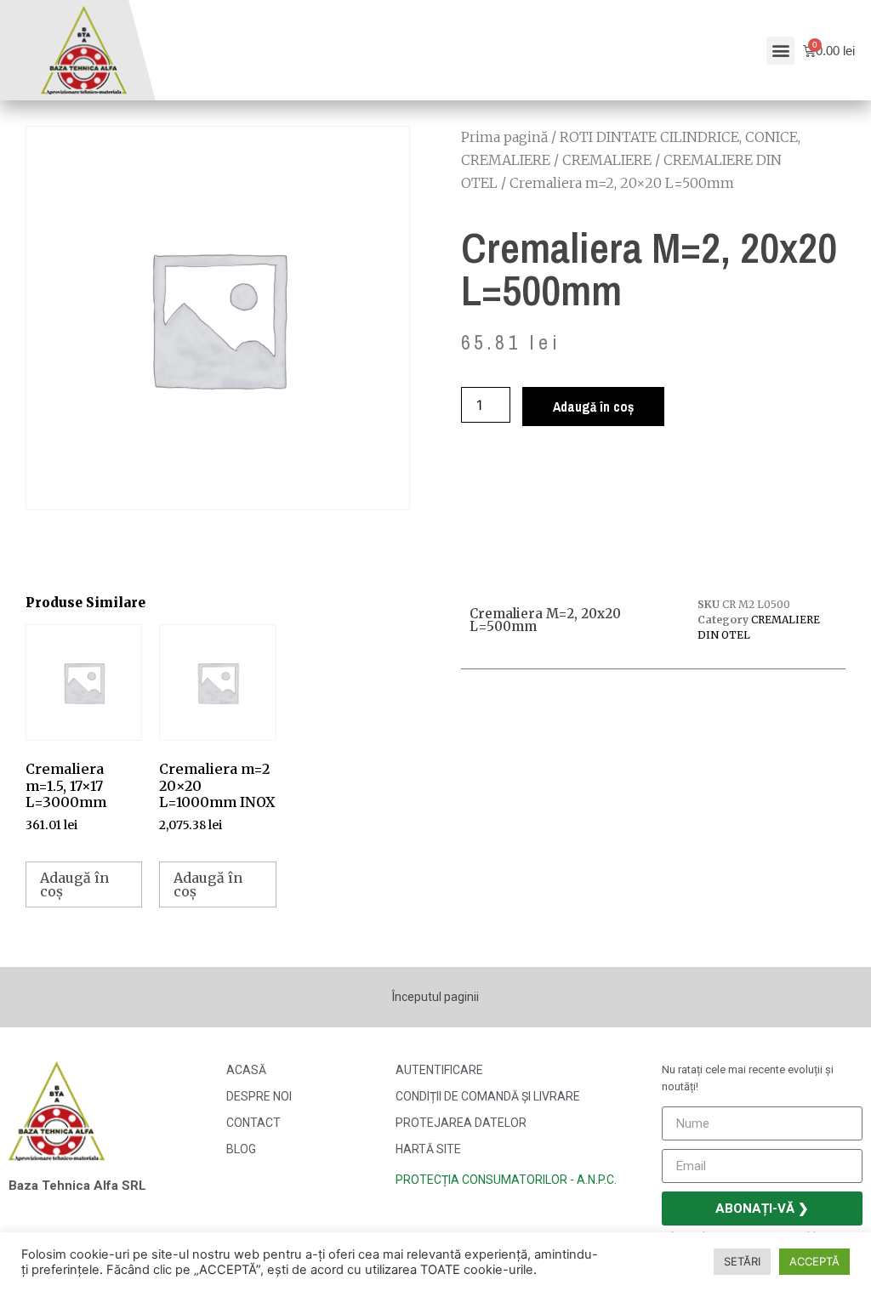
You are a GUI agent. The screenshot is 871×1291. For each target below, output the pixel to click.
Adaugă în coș (593, 406)
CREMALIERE (607, 159)
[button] (780, 51)
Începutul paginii (435, 997)
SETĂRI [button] (742, 1261)
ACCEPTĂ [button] (814, 1261)
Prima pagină (504, 136)
